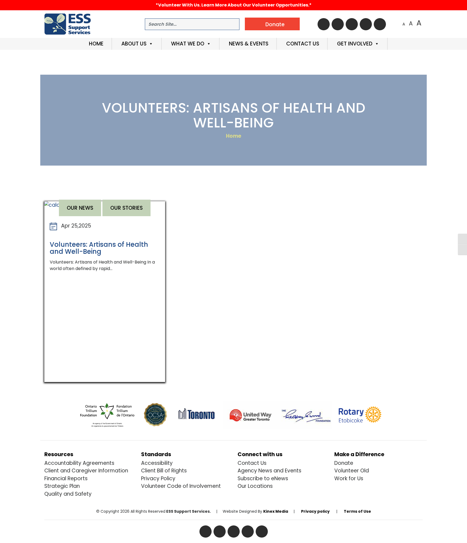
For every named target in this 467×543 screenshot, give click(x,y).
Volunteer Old (351, 470)
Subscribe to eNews (263, 478)
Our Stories (126, 208)
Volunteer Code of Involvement (181, 486)
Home (96, 43)
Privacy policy (315, 511)
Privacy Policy (158, 478)
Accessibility (157, 463)
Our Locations (255, 486)
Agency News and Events (269, 470)
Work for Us (348, 478)
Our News (80, 208)
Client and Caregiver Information (86, 470)
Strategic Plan (62, 486)
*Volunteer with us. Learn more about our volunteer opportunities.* (234, 5)
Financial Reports (66, 478)
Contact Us (302, 43)
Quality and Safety (68, 494)
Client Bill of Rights (164, 470)
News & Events (248, 43)
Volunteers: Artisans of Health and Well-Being (99, 248)
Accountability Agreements (79, 463)
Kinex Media (275, 511)
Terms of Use (357, 511)
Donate (343, 463)
